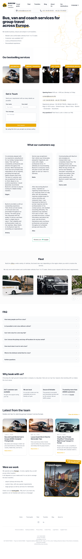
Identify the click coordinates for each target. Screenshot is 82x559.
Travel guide (18, 5)
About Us (53, 5)
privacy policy (31, 129)
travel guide (15, 490)
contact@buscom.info (24, 10)
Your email (24, 104)
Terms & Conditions (19, 529)
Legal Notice (55, 529)
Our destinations (64, 5)
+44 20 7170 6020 (60, 10)
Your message (10, 111)
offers (12, 263)
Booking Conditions (30, 529)
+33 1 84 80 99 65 (48, 10)
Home (20, 517)
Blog (45, 4)
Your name (9, 104)
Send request (21, 125)
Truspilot (71, 394)
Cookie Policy (48, 529)
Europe (22, 25)
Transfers (37, 4)
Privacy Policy (39, 529)
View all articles (73, 414)
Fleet (28, 4)
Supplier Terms (63, 529)
